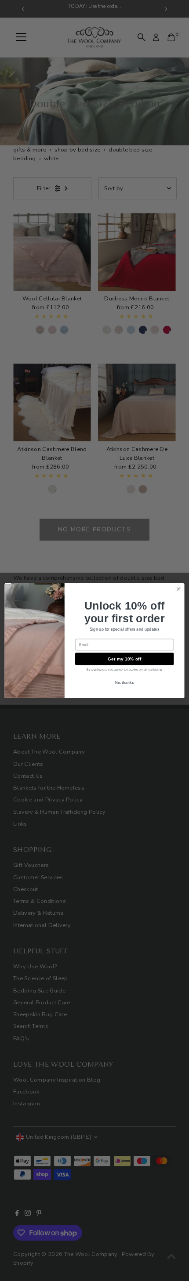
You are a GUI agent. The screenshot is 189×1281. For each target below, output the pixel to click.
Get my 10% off (125, 658)
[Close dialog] (178, 589)
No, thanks (124, 682)
